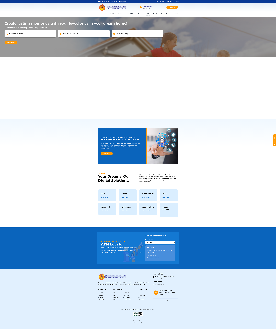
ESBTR (124, 193)
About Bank (101, 293)
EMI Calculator (170, 1)
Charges (101, 297)
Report (155, 13)
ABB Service (106, 207)
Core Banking (148, 207)
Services (120, 13)
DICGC (153, 309)
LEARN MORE (104, 197)
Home (105, 13)
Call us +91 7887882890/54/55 (105, 1)
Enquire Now (138, 42)
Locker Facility (165, 208)
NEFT (103, 193)
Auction (140, 13)
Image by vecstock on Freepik (138, 322)
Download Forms (165, 13)
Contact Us (172, 7)
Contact (176, 13)
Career (156, 1)
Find (166, 300)
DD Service (126, 207)
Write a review (274, 139)
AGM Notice (148, 14)
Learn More (107, 153)
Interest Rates (130, 13)
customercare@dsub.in (120, 1)
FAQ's (177, 1)
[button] (138, 113)
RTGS (164, 193)
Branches (162, 1)
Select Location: (149, 239)
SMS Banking (148, 193)
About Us (112, 13)
